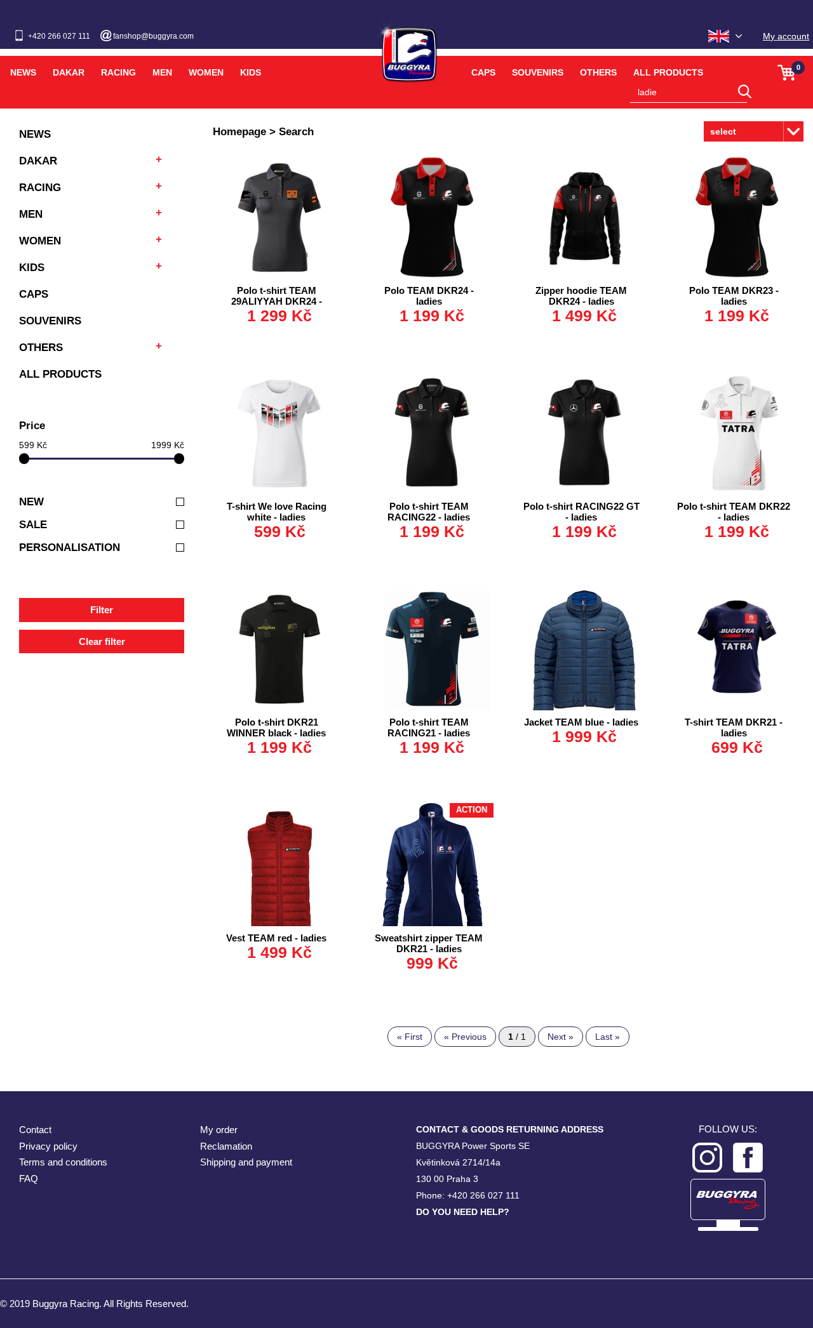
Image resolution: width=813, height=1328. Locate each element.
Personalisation (69, 547)
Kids (250, 72)
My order (219, 1129)
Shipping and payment (246, 1162)
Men (162, 72)
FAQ (28, 1178)
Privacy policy (48, 1146)
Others (598, 72)
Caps (483, 72)
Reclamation (226, 1146)
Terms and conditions (63, 1162)
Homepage (239, 132)
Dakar (68, 72)
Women (206, 72)
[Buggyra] (406, 47)
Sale (33, 525)
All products (668, 72)
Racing (118, 72)
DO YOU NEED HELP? (462, 1212)
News (23, 72)
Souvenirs (537, 72)
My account (786, 36)
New (31, 502)
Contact (35, 1129)
